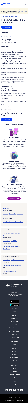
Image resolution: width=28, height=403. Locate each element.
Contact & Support (14, 374)
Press (14, 381)
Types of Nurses (14, 337)
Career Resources (14, 328)
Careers (14, 371)
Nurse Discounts (14, 334)
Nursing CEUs (14, 321)
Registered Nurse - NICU (10, 271)
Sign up (14, 348)
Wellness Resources (14, 331)
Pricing (14, 351)
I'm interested (6, 27)
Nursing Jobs (14, 318)
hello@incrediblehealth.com (14, 291)
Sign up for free (22, 11)
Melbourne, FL (7, 251)
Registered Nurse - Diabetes (12, 266)
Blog (14, 384)
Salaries (14, 325)
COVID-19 (14, 361)
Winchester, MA (6, 36)
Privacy (17, 397)
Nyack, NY (6, 273)
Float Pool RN (7, 208)
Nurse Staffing (14, 357)
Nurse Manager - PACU (10, 241)
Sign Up (14, 315)
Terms (10, 397)
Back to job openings (10, 16)
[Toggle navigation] (25, 4)
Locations (14, 378)
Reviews (14, 354)
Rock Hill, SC (7, 262)
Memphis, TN (7, 237)
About (14, 368)
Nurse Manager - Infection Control (13, 260)
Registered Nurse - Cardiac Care (13, 222)
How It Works (14, 312)
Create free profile (14, 198)
